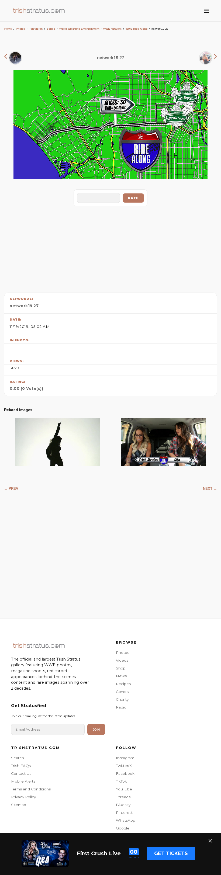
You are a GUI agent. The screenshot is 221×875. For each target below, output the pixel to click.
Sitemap (18, 805)
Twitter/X (124, 765)
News (121, 676)
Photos (20, 28)
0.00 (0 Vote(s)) (26, 388)
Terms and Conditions (31, 789)
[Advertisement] (110, 248)
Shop (121, 668)
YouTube (124, 789)
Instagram (125, 758)
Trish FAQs (21, 765)
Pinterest (124, 812)
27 (36, 306)
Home (8, 28)
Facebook (125, 773)
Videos (122, 660)
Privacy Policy (23, 797)
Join (96, 729)
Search (17, 758)
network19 (21, 306)
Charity (122, 699)
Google (122, 828)
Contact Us (21, 773)
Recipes (123, 684)
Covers (122, 691)
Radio (121, 707)
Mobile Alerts (23, 781)
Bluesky (123, 805)
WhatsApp (125, 820)
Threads (123, 797)
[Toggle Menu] (206, 10)
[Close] (210, 840)
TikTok (121, 781)
